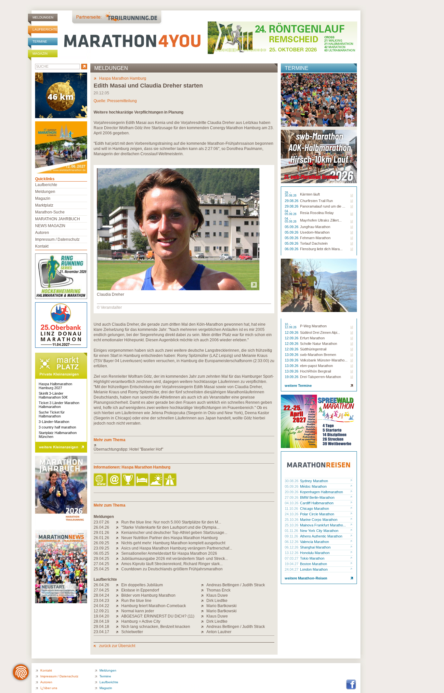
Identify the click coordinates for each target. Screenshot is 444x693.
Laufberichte (45, 29)
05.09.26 (292, 227)
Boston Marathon (313, 564)
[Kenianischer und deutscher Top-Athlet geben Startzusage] (118, 532)
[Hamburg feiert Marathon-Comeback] (118, 605)
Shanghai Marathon (315, 547)
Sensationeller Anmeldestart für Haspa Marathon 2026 (169, 553)
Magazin (40, 53)
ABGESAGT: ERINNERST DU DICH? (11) (157, 616)
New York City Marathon (319, 531)
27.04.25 (101, 564)
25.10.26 (292, 520)
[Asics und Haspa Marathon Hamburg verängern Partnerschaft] (118, 548)
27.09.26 (292, 497)
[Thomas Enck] (203, 590)
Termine (40, 41)
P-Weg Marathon (313, 326)
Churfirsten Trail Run (316, 201)
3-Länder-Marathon (54, 422)
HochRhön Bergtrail (315, 371)
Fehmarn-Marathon (315, 238)
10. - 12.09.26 (291, 326)
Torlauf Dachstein (314, 243)
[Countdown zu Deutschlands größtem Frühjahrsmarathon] (118, 569)
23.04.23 (101, 600)
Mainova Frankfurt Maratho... (323, 525)
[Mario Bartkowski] (203, 605)
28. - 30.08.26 (291, 194)
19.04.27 (292, 564)
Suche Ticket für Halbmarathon (52, 414)
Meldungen (43, 17)
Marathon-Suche (50, 212)
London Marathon (314, 569)
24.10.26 (292, 514)
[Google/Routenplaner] (170, 480)
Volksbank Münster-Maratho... (323, 360)
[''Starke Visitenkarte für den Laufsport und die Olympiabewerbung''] (118, 527)
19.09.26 (292, 377)
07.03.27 (292, 558)
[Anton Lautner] (203, 631)
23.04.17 (101, 632)
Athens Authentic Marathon (321, 536)
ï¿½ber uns (48, 688)
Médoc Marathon (313, 486)
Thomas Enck (218, 590)
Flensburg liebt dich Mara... (321, 249)
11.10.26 (292, 508)
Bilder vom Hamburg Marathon (148, 595)
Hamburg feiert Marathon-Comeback (153, 606)
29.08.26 (292, 201)
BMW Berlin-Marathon (317, 497)
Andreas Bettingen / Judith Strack (235, 585)
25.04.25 (101, 569)
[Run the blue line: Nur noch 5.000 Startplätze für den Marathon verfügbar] (118, 522)
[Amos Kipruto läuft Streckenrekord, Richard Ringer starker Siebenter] (118, 563)
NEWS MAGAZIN (50, 226)
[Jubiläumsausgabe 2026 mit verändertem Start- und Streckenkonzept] (118, 558)
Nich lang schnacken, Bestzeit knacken (155, 626)
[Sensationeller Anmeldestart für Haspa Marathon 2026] (118, 553)
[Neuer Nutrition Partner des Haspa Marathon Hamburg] (118, 537)
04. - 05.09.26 (291, 213)
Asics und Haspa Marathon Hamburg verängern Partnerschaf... (176, 548)
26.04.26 (101, 527)
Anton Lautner (218, 632)
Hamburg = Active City (140, 621)
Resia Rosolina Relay (317, 213)
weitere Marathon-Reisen (306, 578)
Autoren (42, 232)
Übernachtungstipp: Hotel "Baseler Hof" (128, 449)
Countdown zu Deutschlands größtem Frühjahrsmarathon (172, 569)
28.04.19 (101, 621)
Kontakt (41, 246)
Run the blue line (136, 600)
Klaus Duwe (217, 595)
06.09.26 (292, 249)
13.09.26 (292, 355)
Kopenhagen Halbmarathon (321, 492)
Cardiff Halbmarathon (316, 503)
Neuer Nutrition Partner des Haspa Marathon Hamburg (169, 538)
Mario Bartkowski (221, 606)
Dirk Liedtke (217, 600)
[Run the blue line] (118, 600)
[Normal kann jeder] (118, 611)
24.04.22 (101, 606)
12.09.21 (101, 611)
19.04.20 (101, 616)
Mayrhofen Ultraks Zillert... (321, 220)
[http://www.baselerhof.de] (184, 445)
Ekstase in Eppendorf (140, 590)
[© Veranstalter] (178, 289)
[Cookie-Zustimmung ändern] (21, 672)
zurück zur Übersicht (117, 646)
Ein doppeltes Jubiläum (142, 585)
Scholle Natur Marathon (318, 344)
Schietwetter (132, 632)
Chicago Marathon (314, 508)
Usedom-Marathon (315, 232)
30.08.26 (292, 481)
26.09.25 (101, 543)
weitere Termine (298, 385)
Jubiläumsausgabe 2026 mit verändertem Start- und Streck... (174, 558)
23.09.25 (101, 548)
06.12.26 (292, 542)
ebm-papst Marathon (316, 366)
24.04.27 (292, 569)
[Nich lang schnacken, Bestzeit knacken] (118, 626)
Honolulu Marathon (315, 553)
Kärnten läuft (310, 194)
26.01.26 (101, 538)
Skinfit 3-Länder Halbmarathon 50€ (53, 395)
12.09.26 (292, 332)
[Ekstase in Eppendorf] (118, 590)
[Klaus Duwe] (203, 595)
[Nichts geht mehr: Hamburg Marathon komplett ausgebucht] (118, 543)
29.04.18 (101, 626)
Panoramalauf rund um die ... (322, 206)
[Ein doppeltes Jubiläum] (118, 585)
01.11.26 (292, 531)
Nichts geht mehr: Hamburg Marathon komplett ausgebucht (173, 543)
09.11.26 (292, 536)
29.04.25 (101, 558)
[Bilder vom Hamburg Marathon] (118, 595)
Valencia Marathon (314, 542)
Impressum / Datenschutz (57, 239)
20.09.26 (292, 492)
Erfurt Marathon (312, 338)
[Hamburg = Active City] (118, 621)
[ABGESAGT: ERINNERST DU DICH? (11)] (118, 616)
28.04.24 (101, 595)
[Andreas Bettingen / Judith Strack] (203, 585)
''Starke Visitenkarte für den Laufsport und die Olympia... (170, 527)
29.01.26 (101, 532)
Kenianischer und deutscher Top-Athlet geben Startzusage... (174, 532)
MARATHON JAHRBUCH (57, 219)
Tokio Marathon (312, 558)
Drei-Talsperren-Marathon (320, 377)
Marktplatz (44, 205)
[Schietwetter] (118, 631)
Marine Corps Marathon (318, 520)
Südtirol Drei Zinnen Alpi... (320, 332)
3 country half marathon (57, 427)
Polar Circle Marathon (317, 514)
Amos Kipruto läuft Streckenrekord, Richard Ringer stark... (172, 564)
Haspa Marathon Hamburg (122, 78)
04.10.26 (292, 503)
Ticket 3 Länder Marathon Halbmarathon (59, 405)
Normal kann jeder (137, 611)
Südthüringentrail (313, 349)
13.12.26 (292, 553)
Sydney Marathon (314, 481)
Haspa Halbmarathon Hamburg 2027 (55, 386)
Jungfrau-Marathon (315, 227)
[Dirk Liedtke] (203, 600)
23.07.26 (101, 522)
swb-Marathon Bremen (318, 355)
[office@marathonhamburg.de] (115, 480)
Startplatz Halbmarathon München (58, 435)
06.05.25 (101, 553)
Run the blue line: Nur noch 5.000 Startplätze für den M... (171, 522)
